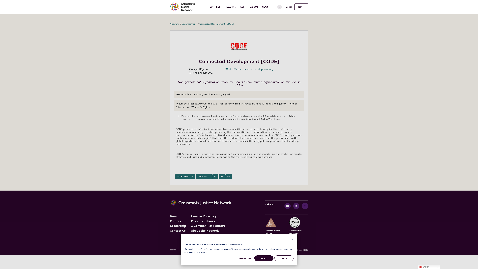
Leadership (178, 226)
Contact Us (178, 230)
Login (289, 6)
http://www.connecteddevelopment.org (250, 69)
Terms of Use (176, 250)
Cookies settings (244, 258)
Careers (175, 221)
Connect (214, 6)
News (265, 6)
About (254, 6)
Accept (264, 258)
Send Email (204, 176)
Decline (284, 258)
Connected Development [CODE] (216, 24)
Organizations (189, 24)
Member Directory (204, 216)
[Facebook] (305, 206)
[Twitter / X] (296, 206)
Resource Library (203, 221)
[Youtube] (287, 206)
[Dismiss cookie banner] (293, 239)
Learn (230, 6)
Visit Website (185, 176)
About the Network (205, 230)
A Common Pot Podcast (208, 226)
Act (242, 6)
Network (174, 24)
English (425, 267)
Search (279, 7)
